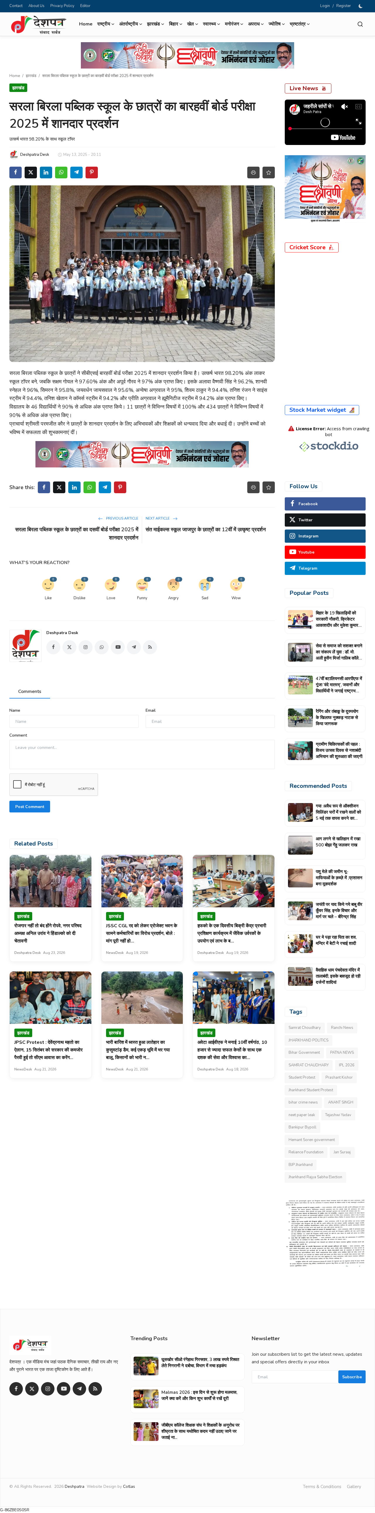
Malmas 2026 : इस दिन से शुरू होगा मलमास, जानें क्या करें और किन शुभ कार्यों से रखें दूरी (199, 1395)
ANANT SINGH (340, 1102)
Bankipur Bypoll (302, 1127)
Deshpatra (74, 1486)
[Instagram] (47, 1389)
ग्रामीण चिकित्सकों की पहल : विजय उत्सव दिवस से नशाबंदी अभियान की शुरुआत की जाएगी (339, 750)
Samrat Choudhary (305, 1027)
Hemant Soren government (312, 1140)
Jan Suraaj (342, 1152)
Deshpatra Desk (62, 633)
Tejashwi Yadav (338, 1115)
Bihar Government (304, 1052)
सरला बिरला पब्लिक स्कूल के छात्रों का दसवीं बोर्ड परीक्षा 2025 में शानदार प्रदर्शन (76, 533)
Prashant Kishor (339, 1077)
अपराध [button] (254, 24)
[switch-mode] (361, 6)
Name (14, 710)
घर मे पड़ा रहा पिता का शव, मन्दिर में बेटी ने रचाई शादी (336, 940)
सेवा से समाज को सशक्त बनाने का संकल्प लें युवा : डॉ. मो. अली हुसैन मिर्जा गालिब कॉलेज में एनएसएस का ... (339, 655)
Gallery (354, 1487)
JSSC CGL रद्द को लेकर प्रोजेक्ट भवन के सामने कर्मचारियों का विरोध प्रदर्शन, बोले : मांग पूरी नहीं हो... (141, 933)
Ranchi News (342, 1027)
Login (325, 5)
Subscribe (352, 1377)
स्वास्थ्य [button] (209, 24)
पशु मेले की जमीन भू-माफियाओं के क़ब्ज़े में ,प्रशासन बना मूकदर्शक (339, 878)
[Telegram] (79, 1389)
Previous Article (121, 518)
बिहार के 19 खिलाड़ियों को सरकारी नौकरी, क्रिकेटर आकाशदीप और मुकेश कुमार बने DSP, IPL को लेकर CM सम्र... (339, 625)
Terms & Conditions (322, 1487)
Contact (16, 5)
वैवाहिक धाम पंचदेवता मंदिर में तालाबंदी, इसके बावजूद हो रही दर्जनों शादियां (338, 976)
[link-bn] (187, 55)
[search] (360, 24)
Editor (85, 5)
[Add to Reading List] (268, 172)
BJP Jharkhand (301, 1164)
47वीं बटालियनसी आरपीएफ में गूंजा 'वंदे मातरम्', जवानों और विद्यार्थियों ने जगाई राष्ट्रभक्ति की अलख (339, 688)
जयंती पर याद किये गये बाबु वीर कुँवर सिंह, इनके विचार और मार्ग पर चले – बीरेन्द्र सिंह (339, 910)
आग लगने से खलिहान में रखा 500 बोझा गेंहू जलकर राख (338, 842)
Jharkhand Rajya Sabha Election (315, 1177)
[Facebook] (16, 1389)
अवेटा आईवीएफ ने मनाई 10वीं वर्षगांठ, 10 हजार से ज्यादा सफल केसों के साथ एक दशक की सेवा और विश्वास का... (232, 1050)
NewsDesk (115, 952)
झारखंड (31, 75)
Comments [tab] (29, 691)
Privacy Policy (62, 5)
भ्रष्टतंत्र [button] (298, 24)
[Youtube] (63, 1389)
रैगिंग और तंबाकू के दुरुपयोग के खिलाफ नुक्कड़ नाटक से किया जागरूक (337, 717)
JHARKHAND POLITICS (308, 1040)
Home (86, 24)
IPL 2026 (346, 1065)
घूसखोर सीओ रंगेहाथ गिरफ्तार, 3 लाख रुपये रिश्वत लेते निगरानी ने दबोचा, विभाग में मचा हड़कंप (200, 1363)
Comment (18, 735)
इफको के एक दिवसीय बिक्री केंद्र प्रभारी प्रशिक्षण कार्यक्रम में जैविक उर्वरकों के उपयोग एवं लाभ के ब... (231, 933)
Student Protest (302, 1077)
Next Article (158, 518)
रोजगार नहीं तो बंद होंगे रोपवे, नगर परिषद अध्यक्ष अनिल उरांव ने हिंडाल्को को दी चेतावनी (47, 933)
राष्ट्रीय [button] (103, 24)
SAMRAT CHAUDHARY (309, 1065)
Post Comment (29, 807)
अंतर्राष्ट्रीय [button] (128, 24)
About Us (36, 5)
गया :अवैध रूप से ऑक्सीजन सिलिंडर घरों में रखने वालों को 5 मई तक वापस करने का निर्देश (338, 815)
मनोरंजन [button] (232, 24)
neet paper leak (302, 1115)
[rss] (95, 1389)
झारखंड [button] (153, 24)
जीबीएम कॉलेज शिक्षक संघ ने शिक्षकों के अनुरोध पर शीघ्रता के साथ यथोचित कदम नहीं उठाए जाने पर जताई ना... (200, 1431)
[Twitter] (32, 1389)
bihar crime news (303, 1102)
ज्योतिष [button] (275, 24)
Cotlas (129, 1486)
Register (343, 5)
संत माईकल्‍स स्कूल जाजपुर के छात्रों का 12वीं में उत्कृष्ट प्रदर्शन (206, 529)
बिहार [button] (173, 24)
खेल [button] (190, 24)
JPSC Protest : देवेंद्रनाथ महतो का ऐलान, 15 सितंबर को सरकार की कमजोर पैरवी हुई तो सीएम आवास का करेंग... (48, 1050)
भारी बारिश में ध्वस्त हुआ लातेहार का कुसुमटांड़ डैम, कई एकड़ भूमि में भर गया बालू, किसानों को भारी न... (138, 1050)
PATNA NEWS (342, 1052)
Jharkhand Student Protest (311, 1090)
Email (151, 710)
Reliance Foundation (306, 1152)
